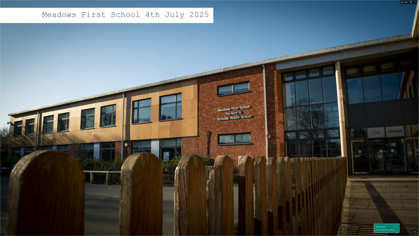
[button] (404, 2)
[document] (209, 118)
